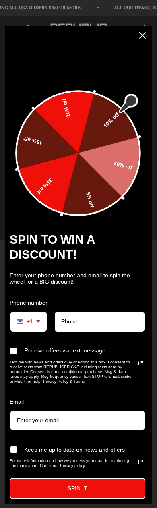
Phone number (29, 302)
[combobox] (29, 321)
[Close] (142, 35)
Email (17, 401)
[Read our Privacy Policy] (140, 363)
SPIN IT (77, 488)
